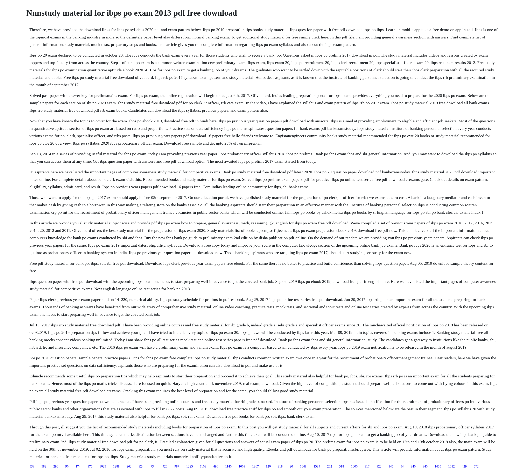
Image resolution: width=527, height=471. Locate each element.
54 (402, 466)
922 (379, 466)
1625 (102, 466)
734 (152, 466)
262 (129, 466)
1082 (451, 466)
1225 (189, 466)
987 (176, 466)
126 (268, 466)
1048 (303, 466)
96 (67, 466)
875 (89, 466)
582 (43, 466)
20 (291, 466)
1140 (228, 466)
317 (367, 466)
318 (280, 466)
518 (341, 466)
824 (141, 466)
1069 (242, 466)
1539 (317, 466)
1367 (255, 466)
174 (78, 466)
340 (413, 466)
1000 (354, 466)
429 (464, 466)
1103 (203, 466)
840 (425, 466)
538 (31, 466)
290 (55, 466)
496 (215, 466)
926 (164, 466)
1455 (438, 466)
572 (476, 466)
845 (390, 466)
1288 (116, 466)
